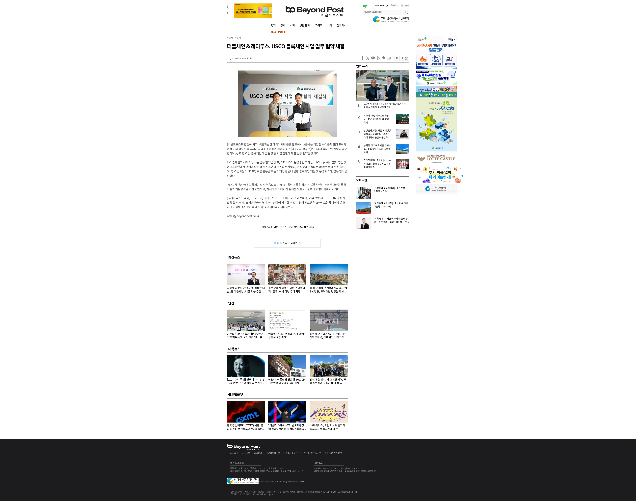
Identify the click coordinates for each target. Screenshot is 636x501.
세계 (329, 25)
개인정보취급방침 (274, 453)
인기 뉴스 (362, 66)
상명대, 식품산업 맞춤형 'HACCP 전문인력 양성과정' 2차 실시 (286, 381)
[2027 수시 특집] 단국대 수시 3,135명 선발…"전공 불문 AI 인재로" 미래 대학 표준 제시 (245, 381)
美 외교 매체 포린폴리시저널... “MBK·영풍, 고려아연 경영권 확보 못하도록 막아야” (328, 290)
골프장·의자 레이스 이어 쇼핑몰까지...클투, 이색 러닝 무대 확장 (286, 290)
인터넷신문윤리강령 (334, 453)
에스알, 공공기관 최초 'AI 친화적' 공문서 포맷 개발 (286, 335)
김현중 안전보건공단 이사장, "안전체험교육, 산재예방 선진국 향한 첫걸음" (328, 335)
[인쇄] (406, 58)
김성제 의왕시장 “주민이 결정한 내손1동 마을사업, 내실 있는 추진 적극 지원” (246, 290)
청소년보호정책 (292, 453)
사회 (292, 25)
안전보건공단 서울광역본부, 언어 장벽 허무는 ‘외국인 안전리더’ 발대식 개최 (246, 335)
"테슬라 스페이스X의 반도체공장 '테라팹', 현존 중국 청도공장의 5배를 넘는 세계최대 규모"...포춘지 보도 (287, 427)
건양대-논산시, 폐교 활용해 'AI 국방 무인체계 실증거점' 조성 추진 (328, 381)
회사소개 (394, 5)
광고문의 (405, 5)
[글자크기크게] (401, 58)
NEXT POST (278, 32)
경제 (273, 25)
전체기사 (341, 25)
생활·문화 (304, 25)
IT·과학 (319, 25)
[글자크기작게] (397, 58)
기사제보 (246, 453)
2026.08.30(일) (381, 5)
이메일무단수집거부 (312, 453)
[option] (249, 10)
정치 (282, 25)
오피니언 (361, 180)
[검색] (406, 12)
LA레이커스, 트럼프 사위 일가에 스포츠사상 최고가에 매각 (327, 427)
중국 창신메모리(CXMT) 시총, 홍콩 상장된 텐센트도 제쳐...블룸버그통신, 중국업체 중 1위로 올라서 (246, 427)
